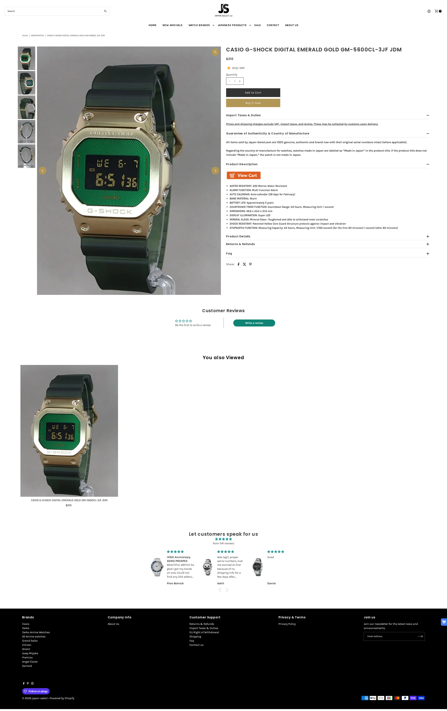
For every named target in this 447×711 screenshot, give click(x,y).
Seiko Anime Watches (36, 632)
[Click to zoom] (215, 52)
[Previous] (42, 170)
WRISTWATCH (37, 35)
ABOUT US (292, 25)
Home (25, 35)
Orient (26, 649)
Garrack (27, 665)
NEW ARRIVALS (173, 25)
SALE (257, 25)
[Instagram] (32, 683)
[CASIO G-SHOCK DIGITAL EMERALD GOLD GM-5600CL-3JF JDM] (69, 431)
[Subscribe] (420, 636)
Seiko (25, 628)
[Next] (215, 170)
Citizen (26, 645)
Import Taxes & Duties (203, 628)
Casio (25, 624)
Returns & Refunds (201, 624)
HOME (153, 25)
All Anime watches (33, 636)
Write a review (254, 323)
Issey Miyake (30, 653)
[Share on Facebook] (238, 264)
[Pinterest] (28, 683)
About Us (113, 624)
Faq (191, 640)
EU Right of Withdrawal (204, 632)
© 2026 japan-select (35, 698)
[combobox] (57, 11)
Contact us (196, 645)
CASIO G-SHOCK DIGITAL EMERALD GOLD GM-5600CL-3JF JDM (69, 500)
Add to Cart (253, 92)
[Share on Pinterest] (250, 264)
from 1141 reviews (223, 543)
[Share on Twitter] (244, 264)
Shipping (195, 636)
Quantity (231, 74)
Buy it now (253, 103)
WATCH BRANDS (199, 25)
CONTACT (273, 25)
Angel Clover (30, 661)
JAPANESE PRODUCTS (232, 25)
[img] (223, 539)
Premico (27, 657)
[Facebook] (23, 683)
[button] (220, 589)
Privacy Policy (287, 624)
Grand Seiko (30, 640)
